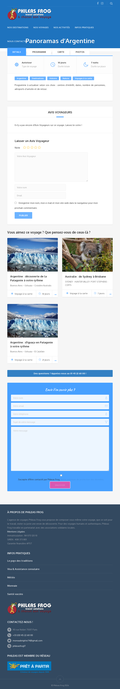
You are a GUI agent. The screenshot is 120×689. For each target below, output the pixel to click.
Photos (80, 52)
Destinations (38, 78)
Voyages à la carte (83, 78)
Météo (11, 577)
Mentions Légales (16, 531)
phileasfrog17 (19, 646)
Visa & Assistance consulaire (23, 569)
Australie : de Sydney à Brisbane (85, 276)
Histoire (53, 78)
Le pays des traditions (20, 560)
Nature (66, 78)
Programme (39, 52)
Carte (61, 52)
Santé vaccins (15, 594)
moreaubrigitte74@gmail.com (27, 640)
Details (16, 52)
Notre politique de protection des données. (82, 479)
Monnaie (12, 585)
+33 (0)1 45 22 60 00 (23, 635)
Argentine (21, 78)
